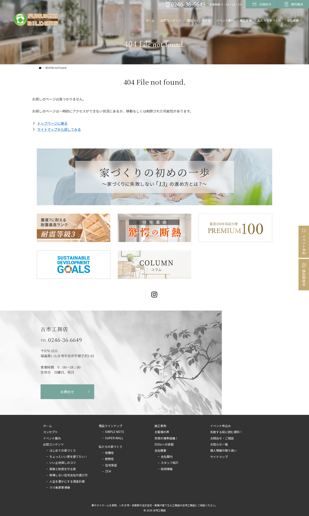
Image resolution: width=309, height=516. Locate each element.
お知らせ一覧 (219, 444)
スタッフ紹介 (169, 463)
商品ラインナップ (110, 426)
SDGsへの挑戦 (164, 444)
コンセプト (50, 432)
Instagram (154, 294)
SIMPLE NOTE (114, 432)
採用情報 (167, 469)
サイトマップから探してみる (59, 129)
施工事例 (160, 426)
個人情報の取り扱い (223, 450)
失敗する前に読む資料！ (226, 432)
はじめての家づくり (62, 450)
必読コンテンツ (53, 444)
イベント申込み (220, 426)
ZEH (108, 471)
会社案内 (167, 457)
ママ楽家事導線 (59, 488)
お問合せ (67, 391)
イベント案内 (52, 438)
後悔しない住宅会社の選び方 (68, 475)
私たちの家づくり (110, 447)
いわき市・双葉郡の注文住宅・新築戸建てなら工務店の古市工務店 (157, 505)
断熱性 (109, 459)
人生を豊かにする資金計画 (67, 481)
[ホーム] (40, 68)
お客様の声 (161, 432)
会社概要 (160, 450)
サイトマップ (219, 457)
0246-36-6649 (65, 340)
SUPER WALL (114, 438)
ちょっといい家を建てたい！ (68, 457)
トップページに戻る (52, 123)
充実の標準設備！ (166, 438)
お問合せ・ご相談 (222, 438)
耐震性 (109, 453)
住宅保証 (111, 465)
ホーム (47, 426)
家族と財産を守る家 (62, 469)
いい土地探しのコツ (62, 463)
